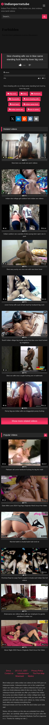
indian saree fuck (32, 104)
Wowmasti (19, 676)
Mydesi (31, 676)
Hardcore (37, 93)
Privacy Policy (37, 671)
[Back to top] (41, 718)
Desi (24, 93)
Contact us (9, 673)
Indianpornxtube (16, 4)
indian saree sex (17, 109)
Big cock (13, 93)
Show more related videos (24, 421)
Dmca (8, 671)
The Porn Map (38, 673)
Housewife (15, 99)
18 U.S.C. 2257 (21, 671)
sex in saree (34, 109)
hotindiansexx (23, 673)
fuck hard (15, 104)
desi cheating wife (32, 99)
